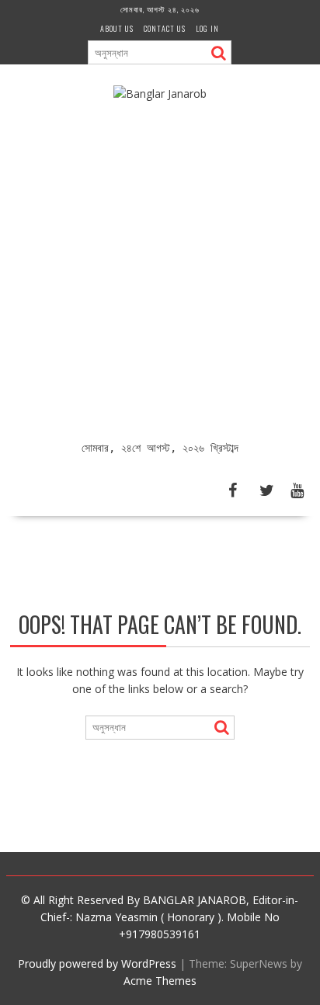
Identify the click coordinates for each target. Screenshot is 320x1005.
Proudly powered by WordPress (97, 963)
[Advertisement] (160, 271)
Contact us (165, 28)
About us (117, 28)
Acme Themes (160, 980)
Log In (207, 28)
